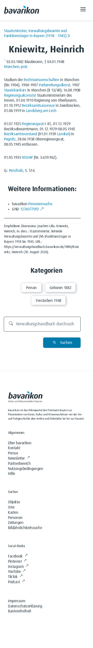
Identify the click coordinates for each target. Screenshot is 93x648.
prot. (24, 67)
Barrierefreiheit (19, 611)
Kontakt (14, 448)
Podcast (14, 582)
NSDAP (27, 157)
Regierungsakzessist (20, 95)
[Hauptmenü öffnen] (83, 10)
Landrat (63, 134)
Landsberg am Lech (41, 111)
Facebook (15, 556)
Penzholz (16, 171)
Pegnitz (10, 139)
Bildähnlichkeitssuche (25, 528)
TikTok (13, 577)
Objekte (14, 502)
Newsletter (16, 458)
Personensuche (40, 204)
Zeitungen (15, 523)
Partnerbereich (19, 464)
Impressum (16, 601)
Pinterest (15, 561)
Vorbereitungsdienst (54, 85)
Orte (11, 507)
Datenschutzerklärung (25, 606)
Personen (15, 518)
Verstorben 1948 (48, 301)
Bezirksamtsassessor (38, 106)
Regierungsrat (33, 124)
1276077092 (29, 209)
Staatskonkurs (15, 90)
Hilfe (11, 474)
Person (31, 288)
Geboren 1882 (60, 288)
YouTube (14, 572)
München (11, 67)
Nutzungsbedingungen (25, 469)
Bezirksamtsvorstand (20, 134)
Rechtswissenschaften (41, 80)
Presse (13, 453)
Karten (13, 512)
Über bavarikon (19, 443)
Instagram (16, 567)
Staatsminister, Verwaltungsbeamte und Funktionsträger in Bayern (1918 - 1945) (35, 33)
